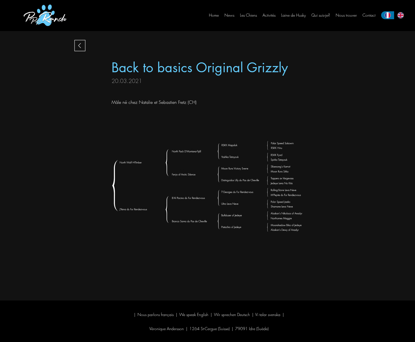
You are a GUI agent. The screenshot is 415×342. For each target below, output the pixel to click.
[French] (387, 15)
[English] (400, 15)
